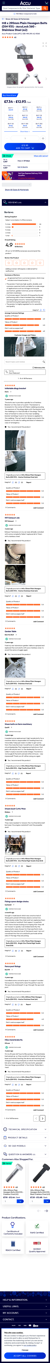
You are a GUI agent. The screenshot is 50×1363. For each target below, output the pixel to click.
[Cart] (46, 3)
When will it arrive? (41, 156)
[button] (44, 44)
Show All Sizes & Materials (17, 19)
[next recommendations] (46, 1211)
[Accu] (25, 3)
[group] (25, 57)
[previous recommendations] (39, 1211)
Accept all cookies (25, 1356)
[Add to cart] (20, 1201)
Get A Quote (23, 167)
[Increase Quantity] (7, 138)
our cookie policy (30, 1345)
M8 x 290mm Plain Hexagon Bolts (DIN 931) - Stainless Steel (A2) (13, 1192)
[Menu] (4, 3)
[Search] (45, 8)
